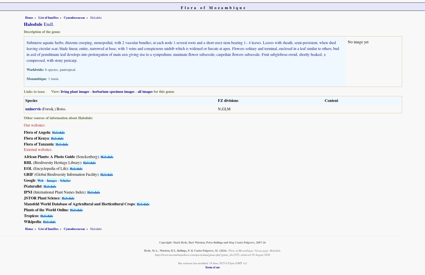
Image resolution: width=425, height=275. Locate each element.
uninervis (33, 109)
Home (29, 17)
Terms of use (212, 267)
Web (40, 180)
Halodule (58, 132)
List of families (48, 17)
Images (52, 180)
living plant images (75, 91)
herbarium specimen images (113, 91)
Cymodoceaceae (74, 17)
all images (145, 91)
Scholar (65, 180)
